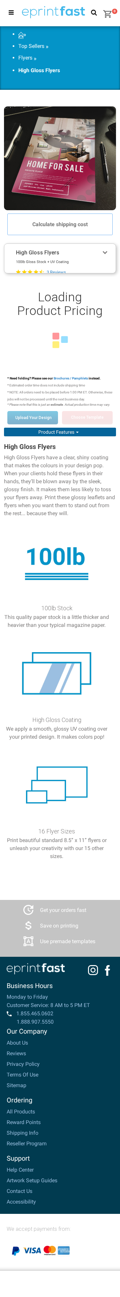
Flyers (25, 58)
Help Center (20, 1170)
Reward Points (24, 1122)
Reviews (16, 1053)
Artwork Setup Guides (32, 1180)
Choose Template (87, 417)
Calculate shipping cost (60, 224)
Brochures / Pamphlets (71, 378)
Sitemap (16, 1085)
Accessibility (21, 1202)
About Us (17, 1043)
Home (20, 35)
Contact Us (19, 1191)
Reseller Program (27, 1143)
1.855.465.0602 (34, 1013)
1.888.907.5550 (35, 1022)
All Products (21, 1111)
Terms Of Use (22, 1075)
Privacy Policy (23, 1064)
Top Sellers (31, 46)
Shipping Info (22, 1133)
